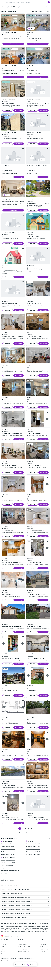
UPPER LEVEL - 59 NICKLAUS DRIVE (37, 754)
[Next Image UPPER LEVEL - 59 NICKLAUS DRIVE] (47, 739)
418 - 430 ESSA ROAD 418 (35, 303)
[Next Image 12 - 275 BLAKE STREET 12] (22, 803)
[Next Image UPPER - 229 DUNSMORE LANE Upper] (47, 484)
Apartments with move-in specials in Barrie (10, 870)
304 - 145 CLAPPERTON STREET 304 (13, 722)
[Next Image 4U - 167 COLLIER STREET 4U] (47, 516)
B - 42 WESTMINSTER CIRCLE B (36, 594)
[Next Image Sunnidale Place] (47, 55)
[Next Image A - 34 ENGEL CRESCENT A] (47, 548)
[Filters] (48, 7)
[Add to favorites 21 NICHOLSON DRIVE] (23, 380)
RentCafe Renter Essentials (24, 946)
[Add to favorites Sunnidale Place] (48, 49)
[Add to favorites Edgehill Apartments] (23, 49)
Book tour (7, 110)
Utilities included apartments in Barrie (9, 862)
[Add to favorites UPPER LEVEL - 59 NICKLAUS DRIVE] (48, 732)
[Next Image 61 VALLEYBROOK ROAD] (47, 451)
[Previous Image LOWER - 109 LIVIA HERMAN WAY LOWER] (3, 611)
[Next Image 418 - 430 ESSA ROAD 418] (47, 288)
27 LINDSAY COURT (33, 402)
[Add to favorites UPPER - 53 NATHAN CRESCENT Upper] (23, 412)
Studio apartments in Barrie (7, 843)
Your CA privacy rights (45, 946)
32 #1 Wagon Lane (33, 268)
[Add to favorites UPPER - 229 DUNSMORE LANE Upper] (48, 477)
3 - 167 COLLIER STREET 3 (10, 499)
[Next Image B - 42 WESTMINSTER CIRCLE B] (47, 580)
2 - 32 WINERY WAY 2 (9, 594)
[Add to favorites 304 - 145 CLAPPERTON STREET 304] (23, 700)
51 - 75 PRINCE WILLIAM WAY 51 (12, 658)
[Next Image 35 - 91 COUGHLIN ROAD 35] (47, 419)
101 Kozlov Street (32, 137)
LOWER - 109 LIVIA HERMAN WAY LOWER (15, 626)
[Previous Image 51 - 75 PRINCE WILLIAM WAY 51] (3, 643)
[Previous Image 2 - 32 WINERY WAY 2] (3, 580)
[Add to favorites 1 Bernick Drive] (48, 148)
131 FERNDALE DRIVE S (34, 626)
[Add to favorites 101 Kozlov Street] (48, 115)
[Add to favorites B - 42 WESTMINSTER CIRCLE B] (48, 573)
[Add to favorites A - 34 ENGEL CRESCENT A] (48, 541)
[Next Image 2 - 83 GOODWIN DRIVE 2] (22, 355)
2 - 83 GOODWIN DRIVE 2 (10, 370)
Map (18, 964)
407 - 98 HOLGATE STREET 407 (36, 658)
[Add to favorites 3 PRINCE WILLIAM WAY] (23, 444)
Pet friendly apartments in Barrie (8, 860)
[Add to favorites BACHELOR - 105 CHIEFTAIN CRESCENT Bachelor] (23, 732)
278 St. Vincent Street (9, 137)
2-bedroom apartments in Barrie (8, 849)
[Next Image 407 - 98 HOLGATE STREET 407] (47, 643)
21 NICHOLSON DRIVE (9, 402)
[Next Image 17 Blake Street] (47, 188)
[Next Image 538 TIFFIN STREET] (47, 707)
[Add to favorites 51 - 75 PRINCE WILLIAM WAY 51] (23, 637)
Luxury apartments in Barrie (7, 865)
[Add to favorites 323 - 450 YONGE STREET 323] (48, 796)
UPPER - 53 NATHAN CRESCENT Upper (14, 433)
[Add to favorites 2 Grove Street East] (23, 82)
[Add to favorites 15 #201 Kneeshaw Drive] (23, 282)
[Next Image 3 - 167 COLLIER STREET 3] (22, 484)
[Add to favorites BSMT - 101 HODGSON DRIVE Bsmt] (23, 541)
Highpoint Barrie (32, 37)
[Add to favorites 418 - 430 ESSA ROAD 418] (48, 282)
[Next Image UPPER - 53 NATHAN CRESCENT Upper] (22, 419)
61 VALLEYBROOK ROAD (35, 465)
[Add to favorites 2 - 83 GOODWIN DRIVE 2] (23, 348)
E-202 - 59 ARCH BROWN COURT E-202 (38, 370)
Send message (13, 43)
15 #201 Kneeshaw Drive (10, 303)
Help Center (3, 946)
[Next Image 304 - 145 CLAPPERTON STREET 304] (22, 707)
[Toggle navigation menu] (2, 2)
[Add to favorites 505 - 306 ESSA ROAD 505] (23, 669)
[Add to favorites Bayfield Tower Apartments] (23, 182)
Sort (47, 11)
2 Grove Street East (9, 103)
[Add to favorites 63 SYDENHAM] (48, 669)
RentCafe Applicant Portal (23, 949)
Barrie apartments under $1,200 (33, 843)
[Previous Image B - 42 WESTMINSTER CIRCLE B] (28, 580)
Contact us (3, 944)
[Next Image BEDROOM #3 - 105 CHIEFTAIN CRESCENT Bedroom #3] (47, 771)
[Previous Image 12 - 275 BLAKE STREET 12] (3, 803)
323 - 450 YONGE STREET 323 (36, 817)
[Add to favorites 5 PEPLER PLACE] (23, 509)
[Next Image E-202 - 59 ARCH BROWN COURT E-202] (47, 355)
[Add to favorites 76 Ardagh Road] (23, 215)
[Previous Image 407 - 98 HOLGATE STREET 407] (28, 643)
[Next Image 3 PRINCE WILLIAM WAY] (22, 451)
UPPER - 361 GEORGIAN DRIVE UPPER (14, 336)
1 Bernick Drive (32, 170)
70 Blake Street (8, 170)
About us (3, 942)
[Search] (49, 2)
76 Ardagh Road (8, 236)
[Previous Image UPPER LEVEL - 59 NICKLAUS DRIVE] (28, 739)
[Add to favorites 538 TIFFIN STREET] (48, 700)
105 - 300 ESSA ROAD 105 (35, 336)
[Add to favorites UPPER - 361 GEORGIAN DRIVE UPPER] (23, 315)
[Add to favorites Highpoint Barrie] (48, 15)
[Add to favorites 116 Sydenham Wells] (48, 215)
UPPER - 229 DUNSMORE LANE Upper (38, 499)
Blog (2, 949)
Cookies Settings (43, 951)
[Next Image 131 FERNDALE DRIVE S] (47, 611)
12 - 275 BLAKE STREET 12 (11, 817)
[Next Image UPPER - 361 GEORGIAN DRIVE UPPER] (22, 322)
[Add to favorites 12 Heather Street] (48, 82)
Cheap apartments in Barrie (7, 868)
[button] (13, 22)
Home (20, 832)
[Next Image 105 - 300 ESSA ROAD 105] (47, 322)
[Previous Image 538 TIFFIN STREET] (28, 707)
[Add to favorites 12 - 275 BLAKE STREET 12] (23, 796)
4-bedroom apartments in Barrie (8, 854)
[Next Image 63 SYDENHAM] (47, 675)
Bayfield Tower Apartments (11, 201)
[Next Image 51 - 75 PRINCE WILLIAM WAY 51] (22, 643)
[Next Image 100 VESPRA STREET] (22, 771)
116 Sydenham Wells (33, 236)
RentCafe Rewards (22, 944)
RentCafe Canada (22, 942)
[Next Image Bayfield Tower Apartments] (22, 188)
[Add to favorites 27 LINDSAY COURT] (48, 380)
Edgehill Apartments (9, 70)
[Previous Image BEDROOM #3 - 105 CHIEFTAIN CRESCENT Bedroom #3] (28, 771)
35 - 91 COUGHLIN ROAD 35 (35, 433)
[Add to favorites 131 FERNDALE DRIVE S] (48, 605)
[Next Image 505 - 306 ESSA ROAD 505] (22, 675)
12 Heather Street (33, 103)
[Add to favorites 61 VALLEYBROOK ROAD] (48, 444)
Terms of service (43, 942)
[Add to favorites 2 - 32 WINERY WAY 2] (23, 573)
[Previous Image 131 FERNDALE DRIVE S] (28, 611)
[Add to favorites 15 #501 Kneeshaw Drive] (23, 248)
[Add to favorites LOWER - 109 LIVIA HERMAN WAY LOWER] (23, 605)
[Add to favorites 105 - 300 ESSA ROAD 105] (48, 315)
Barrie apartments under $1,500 (33, 851)
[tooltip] (5, 34)
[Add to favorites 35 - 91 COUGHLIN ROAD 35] (48, 412)
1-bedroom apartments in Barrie (8, 846)
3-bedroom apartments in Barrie (8, 851)
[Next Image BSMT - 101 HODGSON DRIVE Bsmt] (22, 548)
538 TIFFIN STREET (33, 722)
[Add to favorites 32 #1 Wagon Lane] (48, 248)
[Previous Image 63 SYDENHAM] (28, 675)
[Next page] (48, 828)
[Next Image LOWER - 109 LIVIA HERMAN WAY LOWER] (22, 611)
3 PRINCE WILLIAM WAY (10, 465)
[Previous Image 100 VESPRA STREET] (3, 771)
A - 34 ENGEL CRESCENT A (35, 562)
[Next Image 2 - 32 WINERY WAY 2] (22, 580)
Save (25, 964)
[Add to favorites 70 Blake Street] (23, 148)
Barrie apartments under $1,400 (33, 849)
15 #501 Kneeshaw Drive (10, 270)
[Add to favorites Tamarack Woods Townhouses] (23, 15)
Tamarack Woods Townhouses (11, 37)
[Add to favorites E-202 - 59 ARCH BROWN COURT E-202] (48, 348)
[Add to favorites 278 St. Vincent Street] (23, 115)
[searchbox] (27, 2)
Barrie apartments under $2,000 (33, 854)
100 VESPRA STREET (9, 785)
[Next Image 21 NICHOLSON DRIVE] (22, 387)
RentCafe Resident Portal (23, 951)
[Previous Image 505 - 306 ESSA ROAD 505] (3, 675)
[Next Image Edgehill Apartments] (22, 55)
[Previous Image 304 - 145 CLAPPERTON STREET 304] (3, 707)
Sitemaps (3, 953)
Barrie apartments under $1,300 (33, 846)
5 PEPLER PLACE (8, 531)
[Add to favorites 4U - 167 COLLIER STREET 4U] (48, 509)
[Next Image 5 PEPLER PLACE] (22, 516)
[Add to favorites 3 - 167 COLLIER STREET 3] (23, 477)
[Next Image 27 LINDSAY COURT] (47, 387)
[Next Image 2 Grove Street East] (22, 89)
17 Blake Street (32, 203)
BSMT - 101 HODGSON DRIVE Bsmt (13, 562)
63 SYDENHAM (32, 690)
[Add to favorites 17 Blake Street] (48, 182)
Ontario (25, 832)
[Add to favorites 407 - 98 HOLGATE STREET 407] (48, 637)
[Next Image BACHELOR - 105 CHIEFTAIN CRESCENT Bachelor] (22, 739)
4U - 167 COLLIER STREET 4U (36, 531)
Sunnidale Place (32, 70)
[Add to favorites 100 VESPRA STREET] (23, 764)
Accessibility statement (45, 949)
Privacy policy (43, 944)
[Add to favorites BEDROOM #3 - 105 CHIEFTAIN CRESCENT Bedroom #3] (48, 764)
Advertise (3, 951)
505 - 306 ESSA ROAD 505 (11, 690)
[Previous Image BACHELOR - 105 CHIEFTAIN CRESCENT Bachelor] (3, 739)
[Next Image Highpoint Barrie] (47, 22)
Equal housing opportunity (7, 960)
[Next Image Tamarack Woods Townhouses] (22, 22)
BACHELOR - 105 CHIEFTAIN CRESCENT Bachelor (16, 754)
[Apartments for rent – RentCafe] (4, 936)
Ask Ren (33, 964)
